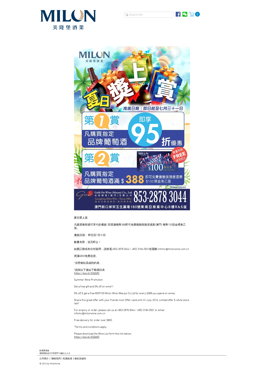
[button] (195, 14)
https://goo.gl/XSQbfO (86, 273)
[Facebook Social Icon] (178, 14)
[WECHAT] (184, 14)
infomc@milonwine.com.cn (173, 249)
